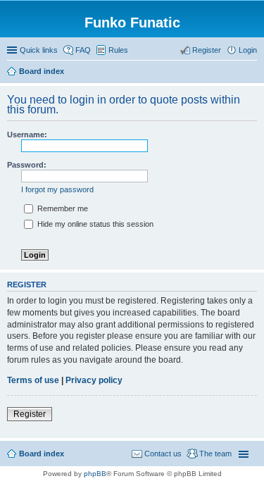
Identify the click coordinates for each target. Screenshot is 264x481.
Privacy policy (93, 380)
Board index (41, 453)
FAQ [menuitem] (83, 50)
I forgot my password (57, 189)
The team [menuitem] (215, 453)
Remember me (61, 208)
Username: (27, 134)
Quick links (39, 50)
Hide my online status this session (94, 224)
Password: (26, 165)
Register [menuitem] (206, 50)
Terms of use (33, 380)
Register (29, 414)
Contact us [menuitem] (163, 453)
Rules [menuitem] (118, 50)
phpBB (95, 473)
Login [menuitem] (248, 50)
